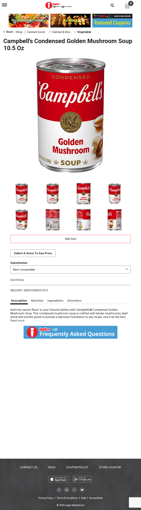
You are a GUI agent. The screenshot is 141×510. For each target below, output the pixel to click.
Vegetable (84, 32)
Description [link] (19, 300)
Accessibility (96, 498)
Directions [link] (74, 300)
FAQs (51, 467)
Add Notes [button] (17, 280)
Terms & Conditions (67, 498)
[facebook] (59, 490)
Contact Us (28, 467)
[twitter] (74, 490)
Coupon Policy (77, 467)
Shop (19, 32)
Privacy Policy (45, 498)
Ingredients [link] (55, 300)
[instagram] (66, 490)
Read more (17, 320)
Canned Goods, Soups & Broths (47, 32)
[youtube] (82, 490)
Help (83, 498)
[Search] (109, 5)
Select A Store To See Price (33, 253)
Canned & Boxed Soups (67, 32)
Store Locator (110, 467)
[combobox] (70, 269)
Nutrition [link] (37, 300)
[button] (21, 193)
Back (9, 31)
